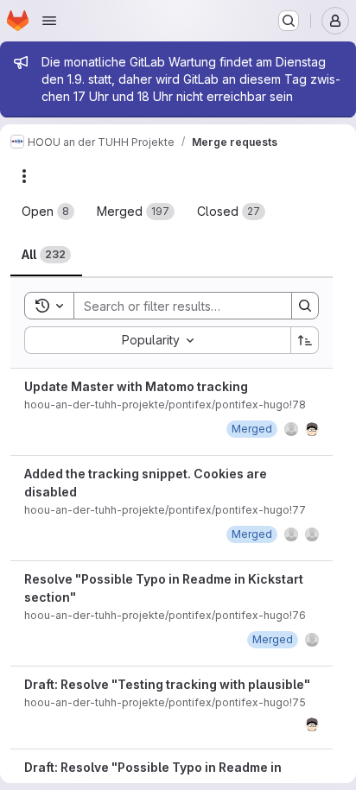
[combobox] (157, 340)
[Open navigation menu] (49, 21)
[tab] (48, 211)
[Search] (305, 305)
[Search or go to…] (288, 20)
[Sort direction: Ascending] (305, 340)
